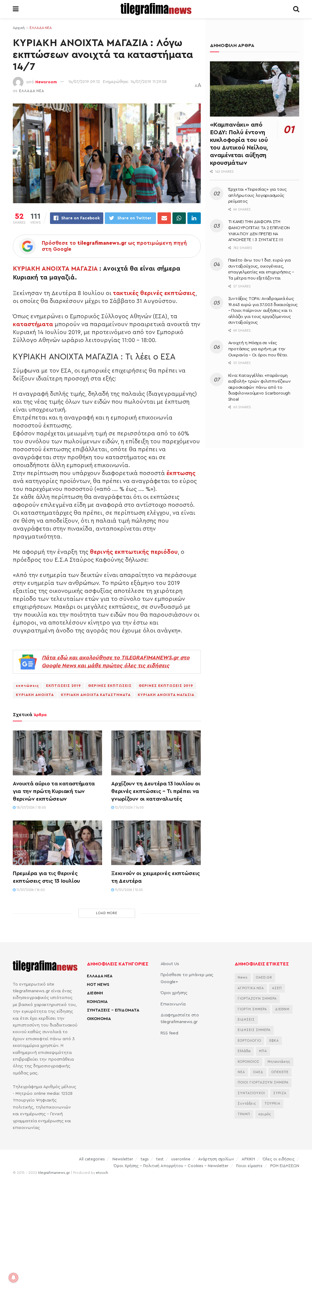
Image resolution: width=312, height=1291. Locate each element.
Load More (106, 913)
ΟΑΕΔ (258, 1072)
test (160, 1159)
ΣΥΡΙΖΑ (279, 1093)
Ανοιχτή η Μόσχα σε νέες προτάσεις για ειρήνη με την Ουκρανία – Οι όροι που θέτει (257, 349)
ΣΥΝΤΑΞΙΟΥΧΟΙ (251, 1093)
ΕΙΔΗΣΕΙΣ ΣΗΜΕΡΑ (254, 1030)
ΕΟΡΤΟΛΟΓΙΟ (249, 1040)
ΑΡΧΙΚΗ (248, 1159)
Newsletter (122, 1159)
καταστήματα (33, 324)
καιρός (264, 1114)
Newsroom (46, 82)
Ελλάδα (244, 1051)
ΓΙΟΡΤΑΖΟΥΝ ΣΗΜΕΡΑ (257, 998)
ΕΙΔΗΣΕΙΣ (246, 1019)
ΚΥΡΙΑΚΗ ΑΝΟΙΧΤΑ (35, 695)
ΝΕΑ (241, 1072)
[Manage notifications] (13, 1277)
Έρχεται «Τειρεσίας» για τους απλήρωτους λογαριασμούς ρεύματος (257, 195)
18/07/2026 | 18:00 (31, 807)
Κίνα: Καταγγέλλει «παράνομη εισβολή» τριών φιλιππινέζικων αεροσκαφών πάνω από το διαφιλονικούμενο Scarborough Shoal (259, 387)
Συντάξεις (247, 1103)
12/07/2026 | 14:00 (129, 807)
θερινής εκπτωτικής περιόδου (134, 552)
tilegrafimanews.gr (54, 1172)
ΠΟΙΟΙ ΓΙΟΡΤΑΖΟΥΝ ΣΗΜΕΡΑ (263, 1082)
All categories (92, 1159)
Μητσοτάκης (279, 1061)
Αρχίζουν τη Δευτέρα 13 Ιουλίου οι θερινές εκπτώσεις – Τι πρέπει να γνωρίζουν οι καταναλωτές (155, 791)
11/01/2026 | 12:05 (128, 890)
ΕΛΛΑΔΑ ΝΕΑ (41, 28)
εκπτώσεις (27, 685)
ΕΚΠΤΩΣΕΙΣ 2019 (63, 685)
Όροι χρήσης (174, 993)
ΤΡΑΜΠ (244, 1114)
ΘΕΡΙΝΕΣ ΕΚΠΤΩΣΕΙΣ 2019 (166, 685)
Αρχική (19, 28)
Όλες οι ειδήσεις (279, 1159)
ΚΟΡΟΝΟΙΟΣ (248, 1061)
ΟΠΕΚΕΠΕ (280, 1072)
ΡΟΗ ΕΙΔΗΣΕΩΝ (284, 1166)
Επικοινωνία (173, 1004)
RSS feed (169, 1033)
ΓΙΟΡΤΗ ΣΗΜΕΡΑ (252, 1009)
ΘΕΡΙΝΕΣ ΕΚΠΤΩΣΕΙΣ (110, 685)
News (243, 977)
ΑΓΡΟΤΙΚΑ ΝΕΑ (251, 988)
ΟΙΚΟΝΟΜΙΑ (99, 1019)
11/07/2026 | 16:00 (30, 890)
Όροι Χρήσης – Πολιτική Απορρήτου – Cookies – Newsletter (171, 1166)
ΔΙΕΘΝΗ (95, 993)
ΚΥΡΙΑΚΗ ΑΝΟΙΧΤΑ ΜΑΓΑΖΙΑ (55, 268)
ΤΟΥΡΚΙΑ (272, 1103)
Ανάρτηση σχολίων (216, 1159)
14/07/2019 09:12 (84, 82)
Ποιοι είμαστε (249, 1166)
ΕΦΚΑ (274, 1040)
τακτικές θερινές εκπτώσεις (154, 293)
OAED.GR (264, 977)
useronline (180, 1159)
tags (145, 1159)
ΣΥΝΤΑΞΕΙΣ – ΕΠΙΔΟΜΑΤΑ (113, 1010)
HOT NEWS (98, 985)
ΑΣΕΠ (277, 988)
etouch (102, 1172)
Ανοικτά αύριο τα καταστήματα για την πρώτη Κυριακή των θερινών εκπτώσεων (54, 791)
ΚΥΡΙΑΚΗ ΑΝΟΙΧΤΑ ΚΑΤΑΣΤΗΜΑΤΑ (96, 695)
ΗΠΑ (263, 1051)
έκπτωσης (181, 473)
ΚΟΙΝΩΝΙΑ (97, 1002)
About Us (170, 964)
